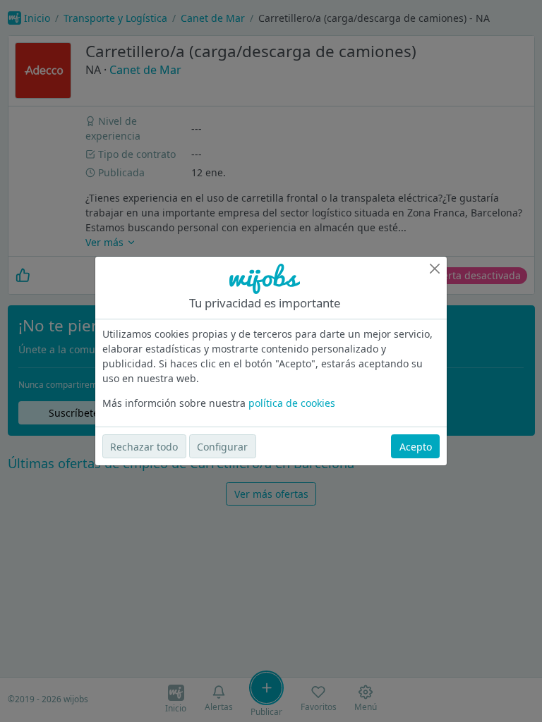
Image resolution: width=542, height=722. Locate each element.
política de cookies (291, 403)
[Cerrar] (434, 268)
